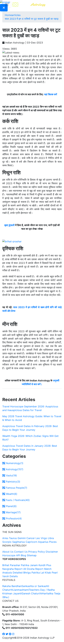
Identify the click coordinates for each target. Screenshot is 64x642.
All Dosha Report (33, 568)
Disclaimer (52, 551)
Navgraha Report (12, 568)
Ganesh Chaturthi (32, 593)
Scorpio (6, 541)
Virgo (44, 538)
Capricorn (31, 541)
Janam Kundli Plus (40, 565)
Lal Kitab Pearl (49, 572)
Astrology (14, 469)
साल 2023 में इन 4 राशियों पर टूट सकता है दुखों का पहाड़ (31, 18)
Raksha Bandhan (12, 586)
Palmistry (12, 481)
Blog (23, 555)
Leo (38, 538)
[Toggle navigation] (6, 5)
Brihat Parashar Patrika (15, 565)
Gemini (22, 538)
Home (8, 15)
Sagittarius (18, 541)
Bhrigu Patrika (31, 572)
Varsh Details (10, 576)
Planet (11, 506)
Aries (5, 538)
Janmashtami (21, 589)
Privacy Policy (36, 551)
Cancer (30, 538)
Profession (13, 518)
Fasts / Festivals (17, 500)
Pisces (53, 541)
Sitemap (32, 555)
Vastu (11, 475)
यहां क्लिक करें (50, 94)
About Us (7, 551)
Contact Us (20, 551)
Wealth (11, 493)
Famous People (16, 487)
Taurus (13, 538)
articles (16, 15)
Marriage (13, 512)
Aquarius (43, 541)
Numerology (14, 463)
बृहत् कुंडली (9, 225)
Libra (51, 538)
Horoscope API (11, 555)
